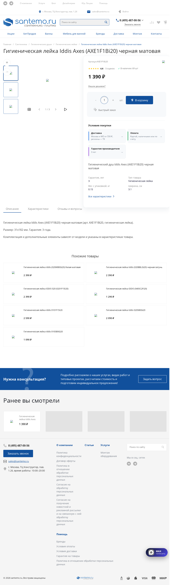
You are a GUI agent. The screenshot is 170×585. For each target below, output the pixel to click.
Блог (54, 3)
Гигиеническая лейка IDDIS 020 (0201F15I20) (46, 288)
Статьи (89, 445)
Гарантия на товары (68, 556)
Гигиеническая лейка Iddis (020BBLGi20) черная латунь (134, 267)
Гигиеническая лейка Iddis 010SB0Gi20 (43, 331)
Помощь (103, 3)
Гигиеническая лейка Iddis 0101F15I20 (43, 310)
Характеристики (38, 209)
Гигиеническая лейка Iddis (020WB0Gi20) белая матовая (52, 267)
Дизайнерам (69, 3)
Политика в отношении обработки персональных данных (64, 472)
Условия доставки (66, 551)
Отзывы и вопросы (70, 209)
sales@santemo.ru (100, 11)
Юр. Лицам (87, 3)
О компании (26, 3)
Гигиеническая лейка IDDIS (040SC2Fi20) (126, 288)
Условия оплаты (65, 546)
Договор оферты (65, 460)
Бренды (60, 541)
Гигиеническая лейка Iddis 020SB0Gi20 (125, 310)
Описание (12, 209)
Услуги (42, 3)
